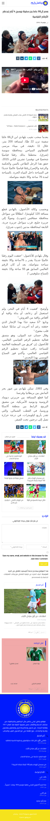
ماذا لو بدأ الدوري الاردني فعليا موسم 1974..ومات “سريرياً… (25, 784)
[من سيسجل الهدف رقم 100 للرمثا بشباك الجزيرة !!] (36, 469)
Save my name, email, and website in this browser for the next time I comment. (25, 557)
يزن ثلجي (43, 793)
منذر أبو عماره (41, 801)
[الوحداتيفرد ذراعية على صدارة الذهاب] (14, 447)
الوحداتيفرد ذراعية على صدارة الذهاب (33, 756)
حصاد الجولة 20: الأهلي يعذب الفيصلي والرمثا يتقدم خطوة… (20, 115)
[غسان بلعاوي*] (14, 654)
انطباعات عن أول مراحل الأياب (33, 616)
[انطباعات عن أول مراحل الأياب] (36, 447)
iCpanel (21, 817)
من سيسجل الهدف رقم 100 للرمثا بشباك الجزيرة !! (29, 764)
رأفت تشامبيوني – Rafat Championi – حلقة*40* (22, 126)
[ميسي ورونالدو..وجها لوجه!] (14, 469)
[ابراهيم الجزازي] (36, 674)
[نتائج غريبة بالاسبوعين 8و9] (36, 491)
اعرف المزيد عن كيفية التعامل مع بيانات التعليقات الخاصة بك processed (26, 575)
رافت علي (43, 777)
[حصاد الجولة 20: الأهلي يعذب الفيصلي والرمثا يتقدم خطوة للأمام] (43, 117)
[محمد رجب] (14, 674)
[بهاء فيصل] (36, 654)
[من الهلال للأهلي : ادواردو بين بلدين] (14, 491)
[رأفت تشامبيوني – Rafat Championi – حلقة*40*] (43, 128)
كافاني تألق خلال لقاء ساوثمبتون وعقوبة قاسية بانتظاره (26, 740)
